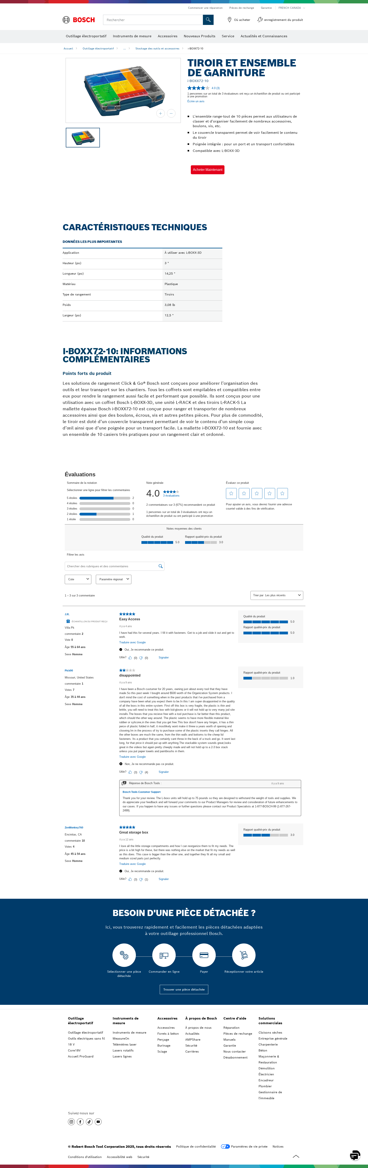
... (124, 48)
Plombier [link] (265, 1086)
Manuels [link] (229, 1039)
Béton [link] (263, 1050)
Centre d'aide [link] (234, 1018)
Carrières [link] (192, 1051)
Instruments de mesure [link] (125, 1020)
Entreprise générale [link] (273, 1038)
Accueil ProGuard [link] (80, 1056)
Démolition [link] (267, 1068)
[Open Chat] (355, 1155)
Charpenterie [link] (268, 1044)
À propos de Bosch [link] (201, 1018)
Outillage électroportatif (98, 48)
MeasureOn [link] (121, 1038)
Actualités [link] (192, 1034)
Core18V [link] (74, 1050)
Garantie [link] (229, 1045)
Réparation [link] (231, 1028)
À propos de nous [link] (198, 1028)
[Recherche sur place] (208, 20)
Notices (278, 1146)
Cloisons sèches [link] (270, 1032)
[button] (207, 169)
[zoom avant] (160, 113)
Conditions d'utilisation (85, 1157)
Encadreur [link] (266, 1080)
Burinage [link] (163, 1045)
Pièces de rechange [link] (237, 1034)
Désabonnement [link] (235, 1057)
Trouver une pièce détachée (184, 989)
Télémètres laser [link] (125, 1044)
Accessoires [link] (167, 1018)
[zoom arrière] (171, 113)
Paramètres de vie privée (249, 1146)
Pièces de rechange (241, 7)
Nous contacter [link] (234, 1051)
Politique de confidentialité (196, 1146)
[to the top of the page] (361, 1142)
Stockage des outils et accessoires (157, 48)
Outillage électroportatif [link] (80, 1020)
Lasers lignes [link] (122, 1056)
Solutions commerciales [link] (270, 1020)
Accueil (68, 48)
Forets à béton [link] (168, 1034)
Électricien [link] (266, 1074)
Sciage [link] (162, 1051)
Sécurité (143, 1157)
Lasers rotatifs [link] (123, 1050)
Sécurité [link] (191, 1045)
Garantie (266, 7)
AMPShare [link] (192, 1039)
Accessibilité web (119, 1157)
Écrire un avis (195, 101)
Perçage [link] (163, 1039)
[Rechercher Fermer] (199, 19)
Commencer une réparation (205, 7)
